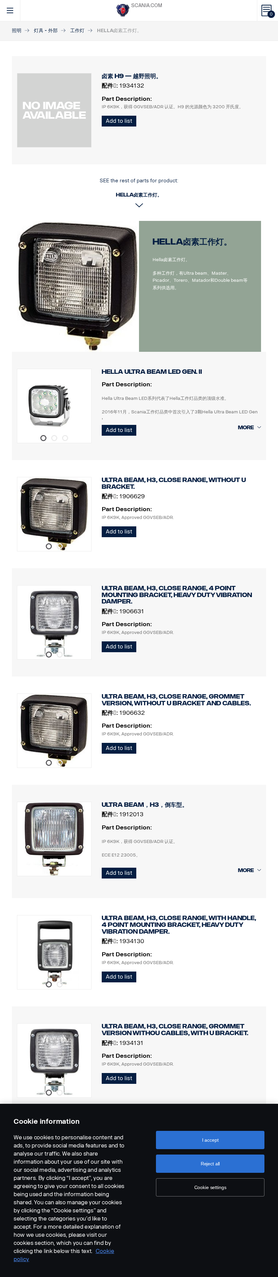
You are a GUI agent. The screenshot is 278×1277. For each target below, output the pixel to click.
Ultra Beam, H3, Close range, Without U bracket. (174, 483)
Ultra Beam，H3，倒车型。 (145, 804)
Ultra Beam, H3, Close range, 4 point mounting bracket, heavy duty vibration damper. (177, 595)
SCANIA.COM (146, 5)
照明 (16, 30)
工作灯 (77, 30)
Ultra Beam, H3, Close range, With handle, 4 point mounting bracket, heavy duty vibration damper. (179, 925)
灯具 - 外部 (46, 30)
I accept (210, 1140)
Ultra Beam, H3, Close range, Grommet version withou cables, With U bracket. (175, 1029)
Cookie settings (210, 1187)
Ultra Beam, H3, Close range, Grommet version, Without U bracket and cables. (176, 700)
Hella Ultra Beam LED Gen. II (152, 371)
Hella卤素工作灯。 (192, 242)
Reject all (210, 1163)
